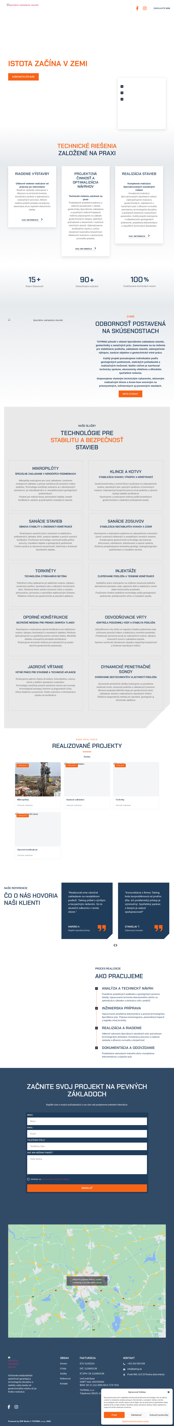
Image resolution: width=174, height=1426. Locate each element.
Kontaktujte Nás (23, 77)
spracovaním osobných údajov (55, 1179)
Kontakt (128, 8)
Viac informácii (30, 220)
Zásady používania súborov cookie (135, 1421)
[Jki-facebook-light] (137, 8)
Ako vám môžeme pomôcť (40, 1153)
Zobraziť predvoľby (159, 1415)
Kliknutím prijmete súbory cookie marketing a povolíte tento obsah (87, 1281)
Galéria (94, 8)
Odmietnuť (136, 1415)
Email (30, 1127)
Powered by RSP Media (18, 1421)
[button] (168, 1392)
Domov (56, 8)
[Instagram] (145, 8)
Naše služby (55, 77)
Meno (30, 1115)
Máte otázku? (130, 394)
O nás (68, 8)
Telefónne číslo (36, 1140)
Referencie (111, 8)
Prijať (114, 1415)
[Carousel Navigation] (115, 945)
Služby (80, 8)
